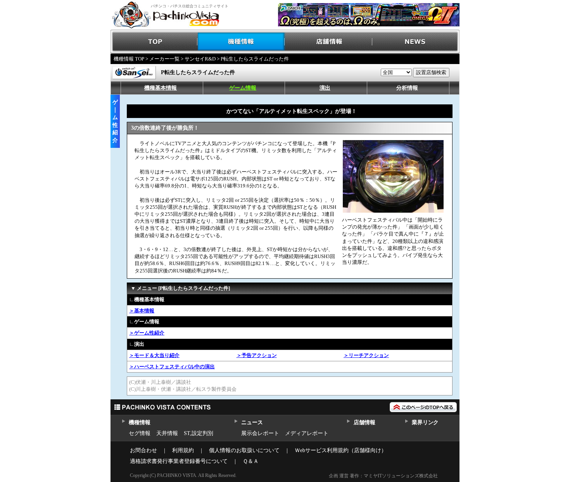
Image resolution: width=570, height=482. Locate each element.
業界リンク (425, 422)
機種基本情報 (160, 88)
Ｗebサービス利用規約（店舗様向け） (341, 450)
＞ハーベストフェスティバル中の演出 (172, 366)
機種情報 (241, 41)
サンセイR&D (200, 59)
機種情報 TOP (129, 59)
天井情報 (167, 433)
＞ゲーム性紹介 (146, 333)
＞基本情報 (141, 311)
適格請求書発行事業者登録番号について (179, 461)
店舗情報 (328, 41)
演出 (325, 88)
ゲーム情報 (242, 88)
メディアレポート (306, 433)
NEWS (415, 41)
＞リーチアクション (366, 355)
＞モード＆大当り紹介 (154, 355)
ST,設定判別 (198, 433)
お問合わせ (143, 450)
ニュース (252, 422)
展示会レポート (260, 433)
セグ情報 (139, 433)
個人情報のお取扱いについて (244, 450)
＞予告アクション (257, 355)
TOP (154, 41)
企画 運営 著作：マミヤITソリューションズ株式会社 (383, 476)
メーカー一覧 (164, 59)
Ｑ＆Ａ (251, 461)
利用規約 (183, 450)
